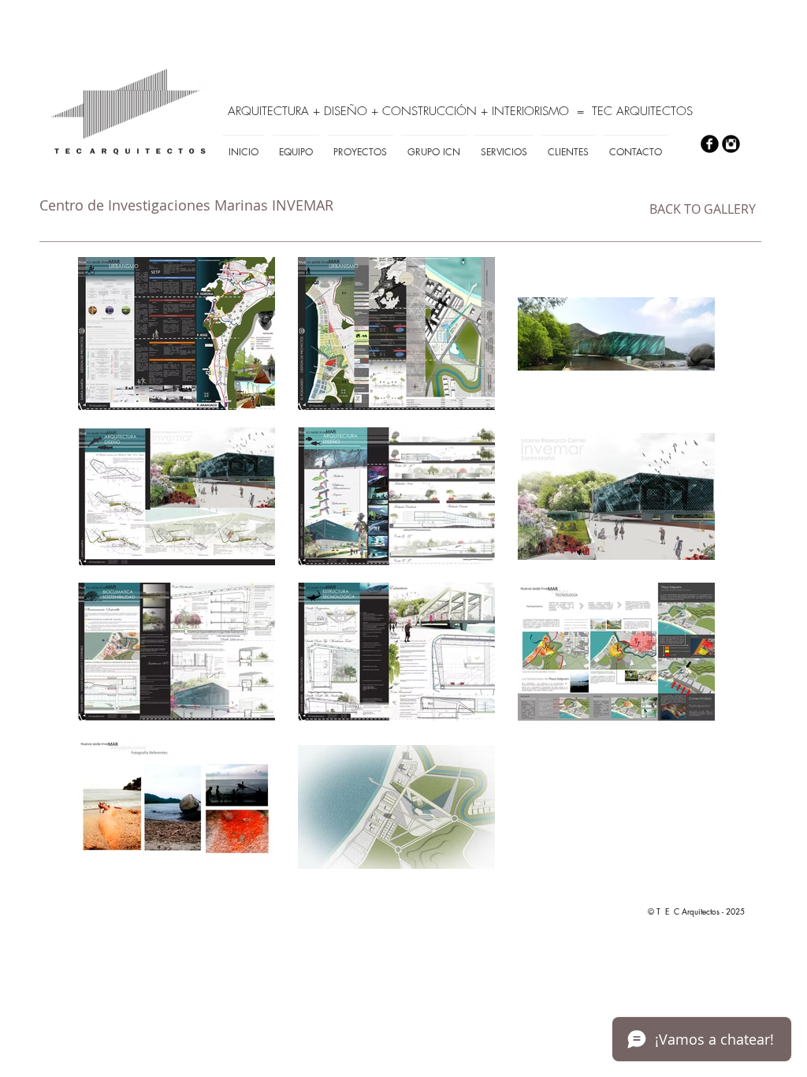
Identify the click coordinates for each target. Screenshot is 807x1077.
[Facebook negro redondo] (710, 144)
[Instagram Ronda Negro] (731, 144)
